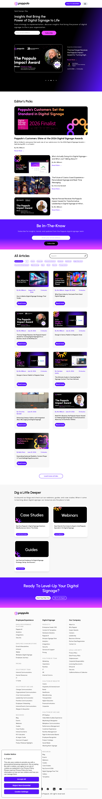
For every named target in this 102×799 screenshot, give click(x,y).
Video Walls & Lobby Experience (52, 718)
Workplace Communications (51, 723)
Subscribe (51, 243)
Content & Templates (49, 630)
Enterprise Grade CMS (49, 627)
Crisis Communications (23, 695)
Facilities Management (49, 732)
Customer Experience (49, 729)
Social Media (46, 743)
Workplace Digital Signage (24, 655)
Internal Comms (47, 675)
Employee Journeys (22, 657)
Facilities (45, 667)
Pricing (44, 652)
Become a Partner (74, 638)
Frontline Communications (24, 701)
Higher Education (78, 261)
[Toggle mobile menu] (85, 3)
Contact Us (72, 644)
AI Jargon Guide (21, 737)
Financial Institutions (50, 261)
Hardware (60, 261)
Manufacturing (35, 265)
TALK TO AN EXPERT (72, 4)
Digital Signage (19, 11)
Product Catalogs (47, 740)
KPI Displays (46, 715)
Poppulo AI (19, 629)
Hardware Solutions (48, 633)
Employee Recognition (49, 737)
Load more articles (51, 476)
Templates (45, 777)
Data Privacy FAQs (74, 655)
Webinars (19, 723)
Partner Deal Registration (77, 641)
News (43, 265)
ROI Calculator (20, 734)
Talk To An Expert (59, 598)
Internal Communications (24, 672)
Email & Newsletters (22, 646)
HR (43, 672)
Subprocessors (73, 658)
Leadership (72, 636)
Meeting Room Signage (49, 746)
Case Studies (20, 729)
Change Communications (24, 689)
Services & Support (22, 740)
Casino (32, 261)
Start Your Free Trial (43, 598)
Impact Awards (73, 630)
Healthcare (68, 261)
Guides (18, 726)
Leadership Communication (24, 698)
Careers (71, 633)
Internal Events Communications (26, 706)
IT (16, 678)
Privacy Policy (73, 653)
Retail (48, 265)
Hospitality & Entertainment (22, 265)
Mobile (18, 652)
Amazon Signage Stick (49, 638)
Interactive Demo (21, 732)
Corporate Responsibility (76, 661)
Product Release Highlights (24, 743)
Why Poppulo (73, 627)
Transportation (63, 265)
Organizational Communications (26, 692)
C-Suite (18, 681)
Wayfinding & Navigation (49, 720)
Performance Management (51, 726)
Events (18, 720)
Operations (46, 664)
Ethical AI (72, 667)
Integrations (19, 635)
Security (54, 265)
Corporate (39, 261)
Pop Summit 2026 (47, 768)
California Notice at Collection (78, 672)
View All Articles (19, 261)
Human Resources (21, 675)
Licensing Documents (75, 664)
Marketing (45, 661)
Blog (17, 718)
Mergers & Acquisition (22, 709)
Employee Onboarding (23, 703)
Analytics (19, 632)
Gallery (44, 774)
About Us (72, 624)
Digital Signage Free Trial (50, 771)
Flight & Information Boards (50, 734)
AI (26, 261)
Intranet (18, 649)
